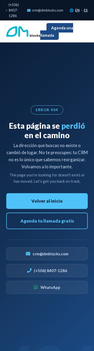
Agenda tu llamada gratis (47, 221)
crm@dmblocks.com (47, 10)
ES (86, 10)
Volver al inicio (47, 201)
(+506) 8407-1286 (14, 10)
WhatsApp (50, 287)
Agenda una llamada (56, 31)
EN (77, 10)
